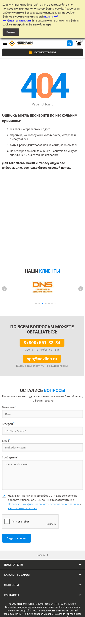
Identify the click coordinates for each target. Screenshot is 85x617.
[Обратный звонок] (70, 43)
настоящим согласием (22, 508)
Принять (11, 31)
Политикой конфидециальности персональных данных (43, 504)
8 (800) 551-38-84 (42, 342)
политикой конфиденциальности (30, 18)
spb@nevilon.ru (42, 359)
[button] (4, 288)
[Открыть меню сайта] (5, 43)
